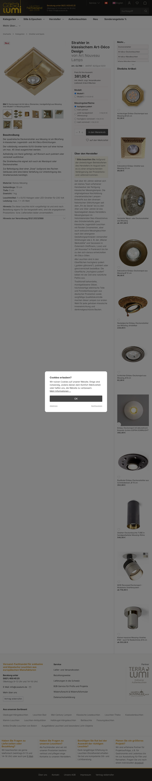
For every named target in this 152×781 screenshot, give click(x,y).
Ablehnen (54, 406)
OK (76, 398)
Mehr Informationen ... (60, 391)
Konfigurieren (96, 406)
